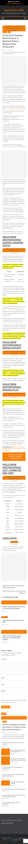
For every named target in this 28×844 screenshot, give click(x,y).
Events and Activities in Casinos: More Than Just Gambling (13, 743)
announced (13, 300)
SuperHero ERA (14, 10)
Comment (4, 659)
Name (3, 678)
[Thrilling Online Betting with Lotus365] (5, 783)
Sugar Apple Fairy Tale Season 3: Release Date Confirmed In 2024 (18, 759)
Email (3, 684)
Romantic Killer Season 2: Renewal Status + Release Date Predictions (14, 586)
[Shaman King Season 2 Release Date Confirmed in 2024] (5, 751)
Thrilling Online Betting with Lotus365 (17, 782)
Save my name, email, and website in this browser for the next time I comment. (14, 701)
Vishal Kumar (15, 732)
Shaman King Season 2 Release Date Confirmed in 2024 (18, 751)
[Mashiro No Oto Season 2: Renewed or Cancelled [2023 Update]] (14, 601)
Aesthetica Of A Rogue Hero (10, 109)
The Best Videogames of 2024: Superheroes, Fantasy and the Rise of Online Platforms (14, 727)
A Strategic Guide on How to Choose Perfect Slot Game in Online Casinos (13, 775)
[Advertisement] (14, 70)
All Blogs (4, 32)
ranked (8, 373)
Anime (9, 32)
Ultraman (22, 308)
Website (3, 691)
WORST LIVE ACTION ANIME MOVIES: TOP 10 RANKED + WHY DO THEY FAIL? (13, 448)
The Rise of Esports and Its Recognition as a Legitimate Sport (12, 768)
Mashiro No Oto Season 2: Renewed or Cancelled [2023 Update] (13, 607)
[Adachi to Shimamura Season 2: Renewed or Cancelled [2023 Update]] (14, 631)
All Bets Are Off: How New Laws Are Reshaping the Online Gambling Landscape (13, 796)
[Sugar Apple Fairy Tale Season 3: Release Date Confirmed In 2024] (5, 760)
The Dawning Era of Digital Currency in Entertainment (11, 803)
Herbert (11, 49)
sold (9, 372)
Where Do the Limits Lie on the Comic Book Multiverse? (14, 592)
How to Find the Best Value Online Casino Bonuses (13, 789)
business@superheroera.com (14, 3)
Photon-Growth (9, 823)
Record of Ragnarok (8, 310)
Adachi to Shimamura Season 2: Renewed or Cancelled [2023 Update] (12, 637)
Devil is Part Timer (21, 109)
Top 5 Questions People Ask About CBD (13, 621)
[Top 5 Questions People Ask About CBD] (4, 617)
